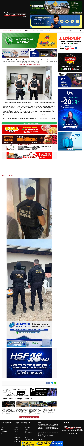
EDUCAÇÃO (27, 427)
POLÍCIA (3, 408)
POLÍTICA (27, 435)
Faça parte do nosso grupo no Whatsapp (30, 123)
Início (21, 30)
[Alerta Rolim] (72, 428)
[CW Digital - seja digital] (72, 433)
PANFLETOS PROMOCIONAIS (28, 432)
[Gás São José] (70, 141)
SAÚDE (26, 437)
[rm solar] (70, 42)
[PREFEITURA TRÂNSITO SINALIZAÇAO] (56, 7)
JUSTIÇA (16, 431)
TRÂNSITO (16, 439)
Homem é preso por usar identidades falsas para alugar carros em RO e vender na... (8, 411)
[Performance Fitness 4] (43, 392)
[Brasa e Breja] (29, 139)
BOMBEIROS (27, 424)
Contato (48, 30)
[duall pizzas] (29, 129)
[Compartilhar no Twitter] (52, 383)
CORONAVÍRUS (17, 427)
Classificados (40, 30)
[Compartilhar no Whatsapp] (55, 383)
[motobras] (29, 147)
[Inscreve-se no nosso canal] (69, 422)
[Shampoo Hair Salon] (70, 80)
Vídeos (34, 30)
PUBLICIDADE (17, 437)
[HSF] (29, 363)
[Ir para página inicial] (15, 14)
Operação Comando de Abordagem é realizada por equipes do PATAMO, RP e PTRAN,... (35, 411)
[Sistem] (70, 110)
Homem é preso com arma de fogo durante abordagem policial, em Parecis (22, 410)
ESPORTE (16, 429)
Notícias (27, 30)
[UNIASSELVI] (42, 443)
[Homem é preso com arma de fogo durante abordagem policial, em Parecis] (22, 404)
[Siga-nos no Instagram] (67, 422)
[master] (43, 53)
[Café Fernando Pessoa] (15, 392)
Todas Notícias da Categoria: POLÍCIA (29, 417)
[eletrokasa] (29, 40)
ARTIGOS (16, 424)
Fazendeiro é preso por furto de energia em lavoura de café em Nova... (49, 410)
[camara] (56, 21)
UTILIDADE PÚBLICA (29, 439)
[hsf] (29, 155)
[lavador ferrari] (15, 53)
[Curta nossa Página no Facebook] (65, 422)
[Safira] (70, 62)
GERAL (26, 429)
